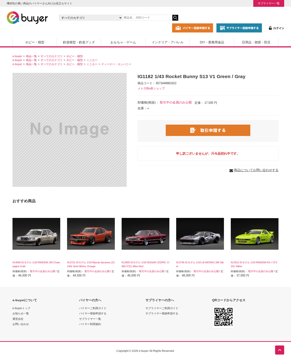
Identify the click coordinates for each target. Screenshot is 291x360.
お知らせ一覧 (21, 313)
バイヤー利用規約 (90, 324)
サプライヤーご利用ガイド (162, 308)
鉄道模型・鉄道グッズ (79, 42)
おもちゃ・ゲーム (123, 42)
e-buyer (17, 56)
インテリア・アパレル (167, 42)
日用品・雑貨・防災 (256, 42)
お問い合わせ (21, 324)
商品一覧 (31, 56)
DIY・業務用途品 (212, 42)
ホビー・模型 (34, 42)
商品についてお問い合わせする (256, 170)
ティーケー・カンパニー (116, 64)
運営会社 (18, 318)
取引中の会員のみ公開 (176, 102)
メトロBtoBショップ (151, 88)
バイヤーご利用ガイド (92, 308)
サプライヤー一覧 (269, 3)
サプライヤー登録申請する (162, 313)
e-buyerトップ (21, 308)
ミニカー (92, 60)
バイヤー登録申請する (92, 313)
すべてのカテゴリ (52, 56)
